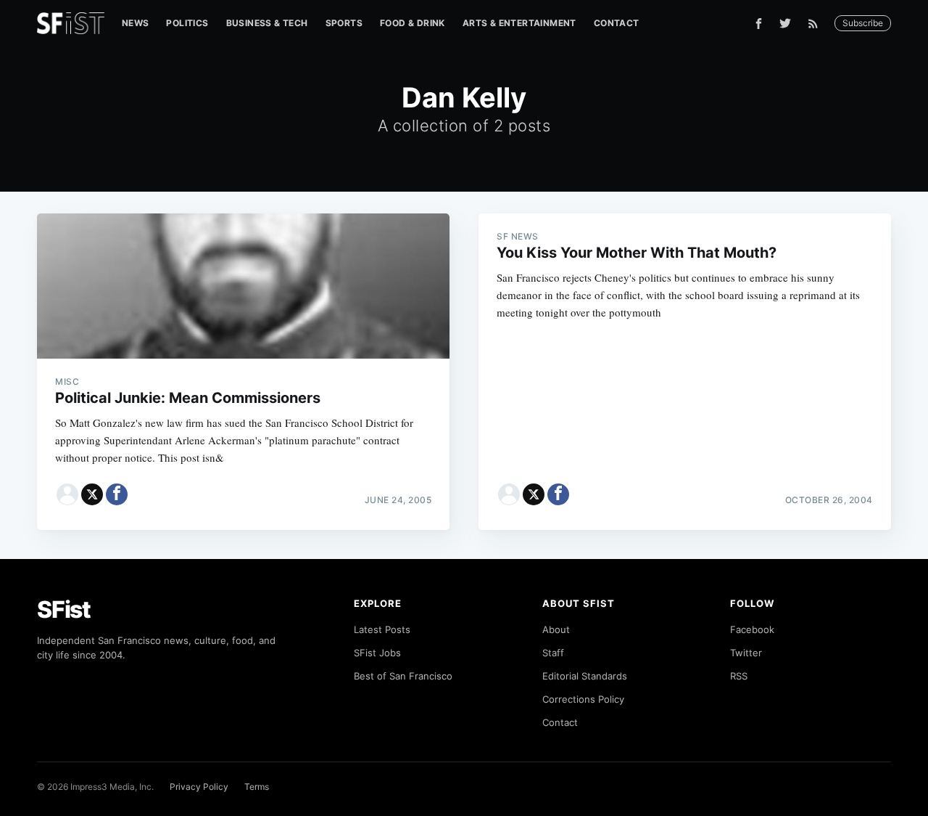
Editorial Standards (584, 676)
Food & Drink (412, 22)
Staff (553, 652)
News (135, 22)
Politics (187, 22)
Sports (344, 22)
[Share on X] (92, 494)
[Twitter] (785, 23)
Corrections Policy (583, 699)
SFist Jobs (377, 652)
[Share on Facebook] (116, 494)
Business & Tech (267, 22)
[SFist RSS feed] (816, 23)
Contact (616, 22)
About (556, 629)
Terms (256, 786)
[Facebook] (758, 23)
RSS (738, 676)
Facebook (752, 629)
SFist (64, 609)
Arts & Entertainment (519, 22)
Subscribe (862, 22)
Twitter (746, 652)
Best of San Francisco (403, 676)
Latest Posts (382, 629)
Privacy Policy (199, 786)
